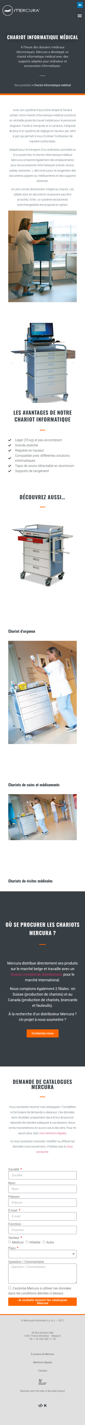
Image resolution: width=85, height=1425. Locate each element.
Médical (18, 1242)
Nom (11, 1183)
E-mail (13, 1210)
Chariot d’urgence (21, 631)
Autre (50, 1242)
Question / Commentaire (26, 1262)
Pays (12, 1248)
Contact (42, 1370)
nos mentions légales (52, 1133)
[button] (79, 15)
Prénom (14, 1196)
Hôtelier (34, 1242)
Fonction (14, 1224)
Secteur (14, 1238)
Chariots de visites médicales (30, 880)
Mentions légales (42, 1362)
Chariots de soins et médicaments (34, 784)
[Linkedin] (80, 5)
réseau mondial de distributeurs (37, 974)
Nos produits (22, 85)
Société (14, 1169)
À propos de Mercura (42, 1354)
